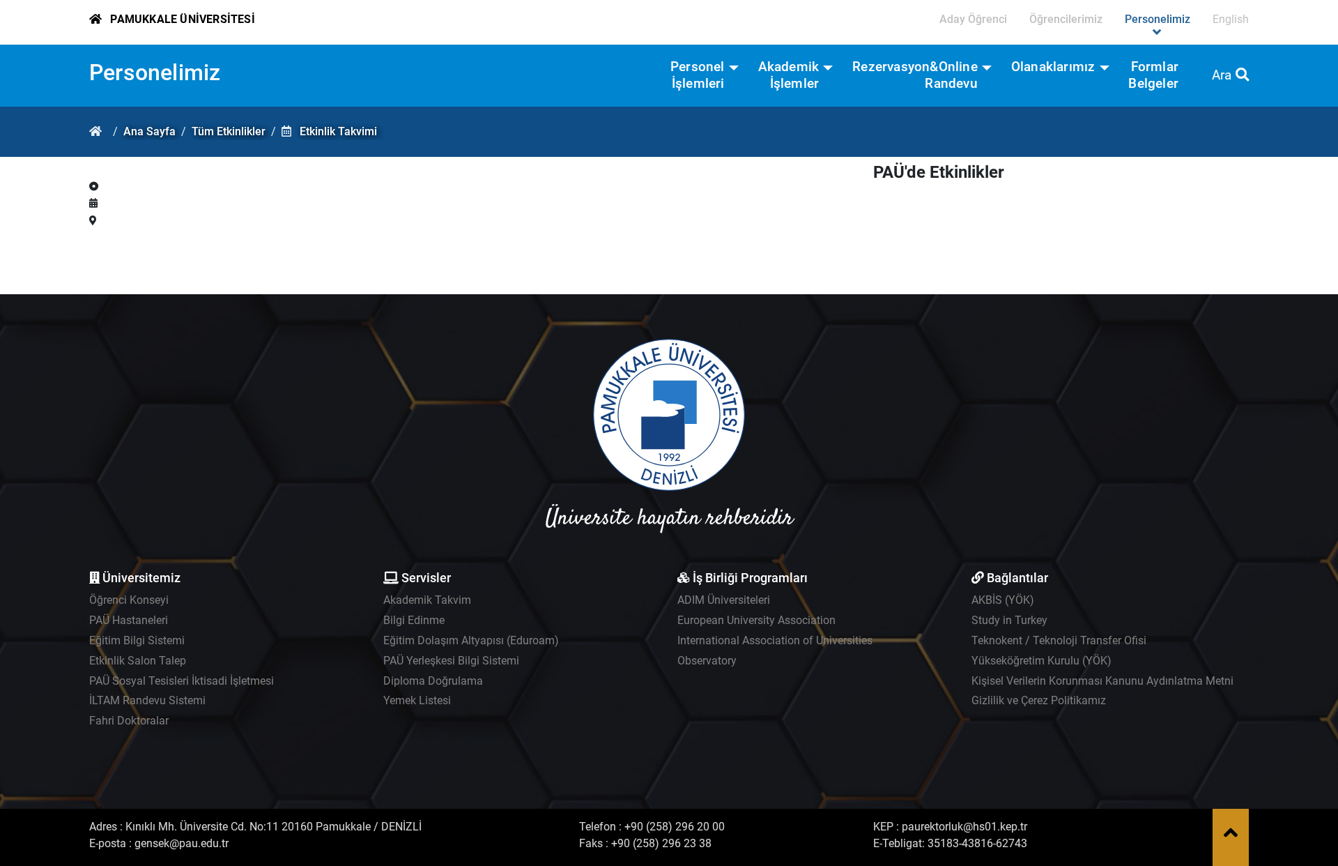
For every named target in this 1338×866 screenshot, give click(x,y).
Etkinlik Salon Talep (137, 660)
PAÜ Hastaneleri (128, 620)
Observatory (707, 660)
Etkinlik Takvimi (338, 131)
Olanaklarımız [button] (1053, 67)
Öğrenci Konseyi (129, 600)
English (1231, 19)
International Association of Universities (774, 640)
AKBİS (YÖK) (1002, 600)
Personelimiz (154, 72)
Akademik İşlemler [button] (789, 75)
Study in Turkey (1009, 620)
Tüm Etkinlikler (229, 131)
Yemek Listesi (417, 700)
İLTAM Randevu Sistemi (147, 700)
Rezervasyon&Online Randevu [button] (915, 75)
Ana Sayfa (149, 131)
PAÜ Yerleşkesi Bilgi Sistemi (451, 660)
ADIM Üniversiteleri (723, 600)
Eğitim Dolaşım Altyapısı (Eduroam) (471, 640)
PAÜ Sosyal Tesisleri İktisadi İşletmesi (181, 681)
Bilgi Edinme (414, 620)
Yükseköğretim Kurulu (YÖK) (1041, 660)
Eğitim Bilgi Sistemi (137, 640)
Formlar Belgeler (1153, 75)
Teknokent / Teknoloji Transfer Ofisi (1058, 640)
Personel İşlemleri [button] (697, 75)
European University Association (756, 620)
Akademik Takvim (427, 600)
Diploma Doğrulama (433, 681)
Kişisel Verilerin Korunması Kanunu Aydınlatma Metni (1102, 681)
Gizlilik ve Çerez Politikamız (1038, 700)
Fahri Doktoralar (129, 720)
